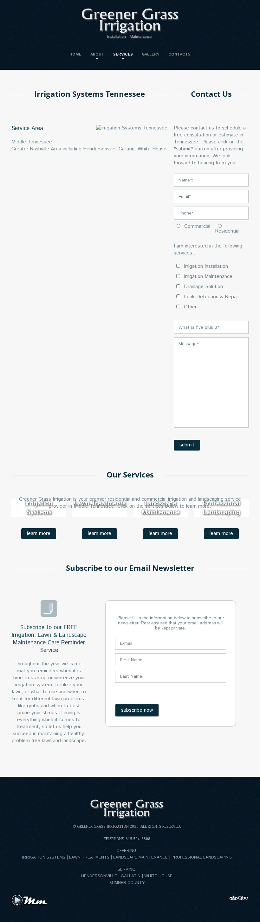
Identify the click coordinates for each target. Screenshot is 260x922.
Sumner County (127, 883)
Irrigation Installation (205, 266)
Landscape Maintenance (140, 857)
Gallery (150, 54)
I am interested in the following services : (208, 250)
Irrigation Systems (43, 857)
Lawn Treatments (89, 857)
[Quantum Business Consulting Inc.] (239, 897)
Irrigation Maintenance (207, 276)
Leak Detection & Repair (210, 296)
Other (189, 307)
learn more (38, 533)
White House (152, 149)
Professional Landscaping (202, 857)
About (97, 54)
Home (75, 54)
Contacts (179, 54)
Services (123, 54)
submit (186, 445)
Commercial (196, 226)
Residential (227, 231)
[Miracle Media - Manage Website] (30, 900)
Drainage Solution (202, 286)
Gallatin (126, 149)
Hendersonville (99, 149)
